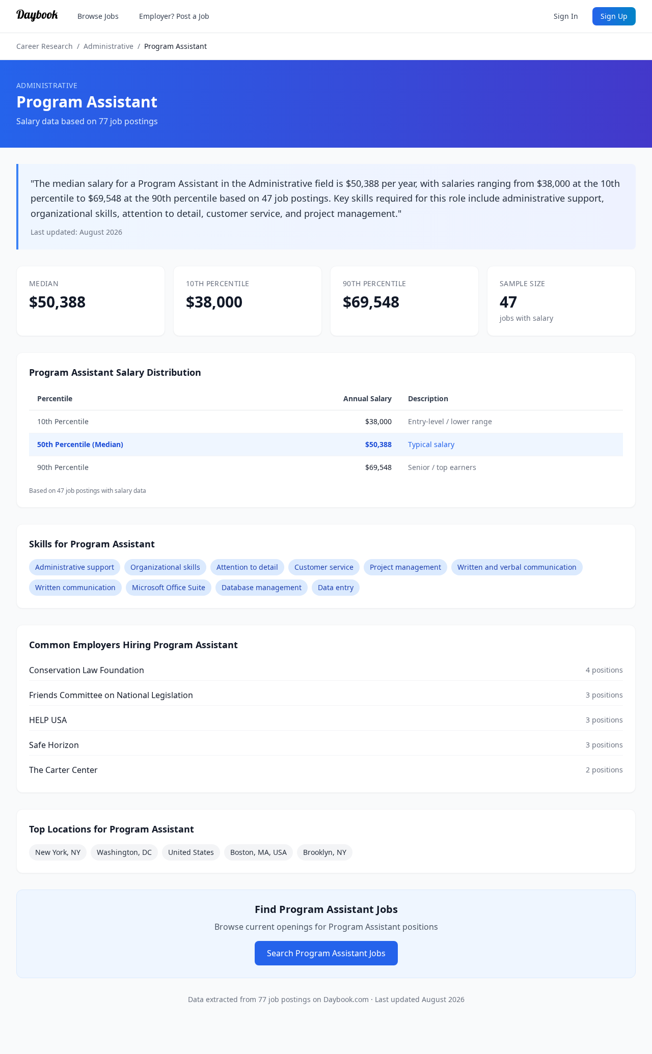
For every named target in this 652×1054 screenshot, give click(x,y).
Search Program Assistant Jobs (326, 953)
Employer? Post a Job (174, 16)
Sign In (566, 16)
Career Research (44, 46)
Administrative (108, 46)
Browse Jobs (98, 16)
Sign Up (614, 16)
